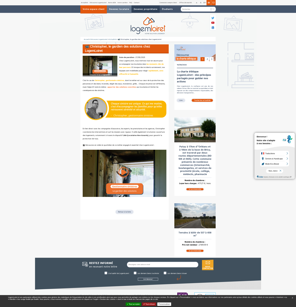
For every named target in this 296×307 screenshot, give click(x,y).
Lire (180, 100)
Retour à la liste (124, 212)
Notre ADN (112, 3)
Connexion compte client (168, 3)
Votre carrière (122, 3)
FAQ (130, 3)
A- (197, 3)
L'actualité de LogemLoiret (118, 273)
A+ (204, 2)
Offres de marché (185, 3)
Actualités (84, 3)
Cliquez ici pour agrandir (100, 74)
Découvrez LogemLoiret (98, 3)
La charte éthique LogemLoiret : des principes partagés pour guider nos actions (194, 77)
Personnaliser (164, 304)
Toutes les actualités (202, 100)
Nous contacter (207, 268)
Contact (136, 3)
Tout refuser (150, 304)
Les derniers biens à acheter (148, 273)
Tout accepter (134, 304)
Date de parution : (127, 57)
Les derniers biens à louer (177, 273)
